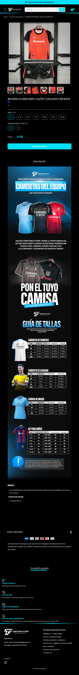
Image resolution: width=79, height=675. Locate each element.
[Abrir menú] (5, 9)
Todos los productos (16, 17)
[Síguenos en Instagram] (5, 662)
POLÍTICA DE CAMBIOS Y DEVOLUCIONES (57, 643)
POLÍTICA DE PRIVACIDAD (52, 637)
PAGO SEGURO (48, 646)
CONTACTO (47, 653)
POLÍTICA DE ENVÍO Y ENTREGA (54, 640)
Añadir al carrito (39, 146)
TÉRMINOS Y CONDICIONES (52, 634)
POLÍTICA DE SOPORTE (51, 650)
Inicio (6, 17)
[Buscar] (62, 9)
